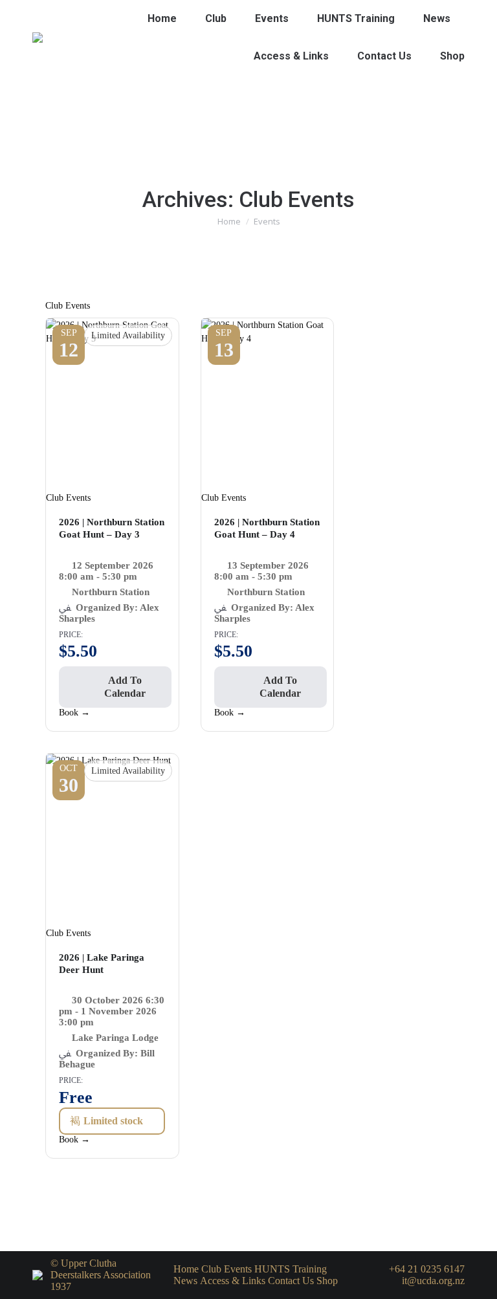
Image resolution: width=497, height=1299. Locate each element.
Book (74, 712)
